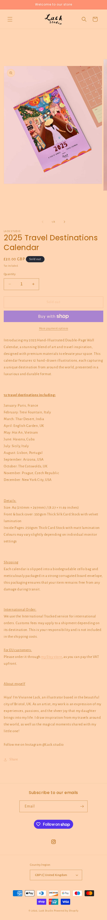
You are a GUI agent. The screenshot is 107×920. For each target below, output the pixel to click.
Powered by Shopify (66, 910)
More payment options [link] (53, 328)
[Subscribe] (81, 806)
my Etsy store (51, 657)
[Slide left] (42, 221)
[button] (9, 19)
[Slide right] (64, 221)
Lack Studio (46, 910)
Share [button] (13, 759)
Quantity (10, 274)
